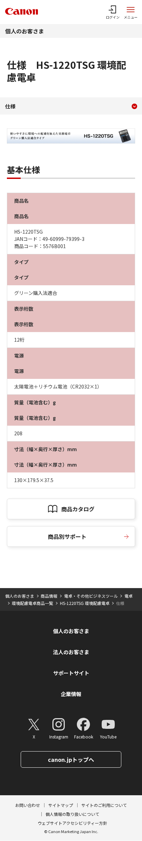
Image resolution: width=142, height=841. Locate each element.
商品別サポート (67, 536)
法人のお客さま (71, 652)
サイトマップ (60, 805)
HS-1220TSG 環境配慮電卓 (85, 603)
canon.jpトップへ (71, 759)
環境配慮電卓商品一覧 (32, 603)
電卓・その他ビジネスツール (91, 596)
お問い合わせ (27, 805)
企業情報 (71, 694)
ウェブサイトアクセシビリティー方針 (72, 823)
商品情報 (49, 596)
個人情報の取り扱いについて (72, 814)
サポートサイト (71, 673)
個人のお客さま (24, 31)
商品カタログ (77, 509)
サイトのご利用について (104, 805)
